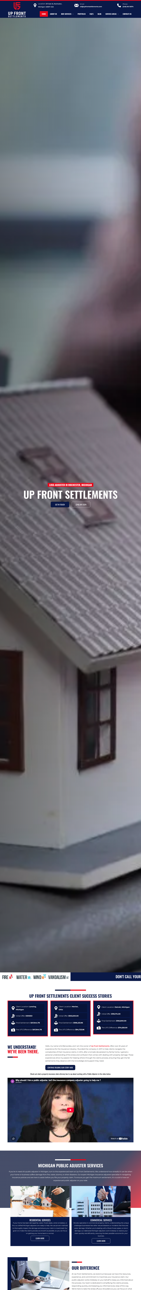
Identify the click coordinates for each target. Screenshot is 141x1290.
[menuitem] (44, 14)
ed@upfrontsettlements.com (91, 7)
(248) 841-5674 (128, 7)
